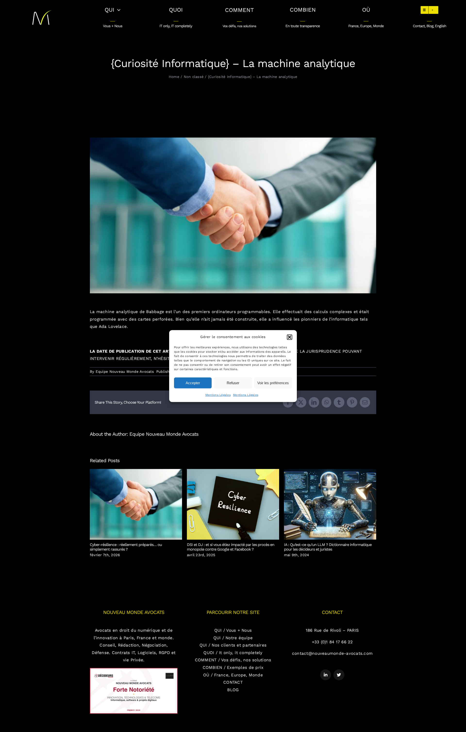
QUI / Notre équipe (233, 637)
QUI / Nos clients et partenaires (233, 645)
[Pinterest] (352, 402)
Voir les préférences (273, 383)
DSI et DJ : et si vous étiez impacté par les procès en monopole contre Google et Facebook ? (233, 504)
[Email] (364, 402)
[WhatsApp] (326, 402)
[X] (300, 402)
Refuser (233, 383)
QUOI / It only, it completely (232, 652)
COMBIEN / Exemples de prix (233, 667)
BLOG (233, 689)
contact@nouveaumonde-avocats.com (332, 653)
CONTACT (233, 682)
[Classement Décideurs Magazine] (134, 669)
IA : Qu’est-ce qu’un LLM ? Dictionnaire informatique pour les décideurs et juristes (330, 504)
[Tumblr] (339, 402)
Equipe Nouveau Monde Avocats (125, 371)
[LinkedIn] (314, 402)
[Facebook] (288, 402)
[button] (289, 337)
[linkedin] (325, 674)
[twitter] (338, 674)
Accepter (193, 383)
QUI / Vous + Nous (233, 630)
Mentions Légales (218, 395)
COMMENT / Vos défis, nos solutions (233, 659)
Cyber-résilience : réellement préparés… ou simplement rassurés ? (136, 504)
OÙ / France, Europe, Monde (233, 674)
